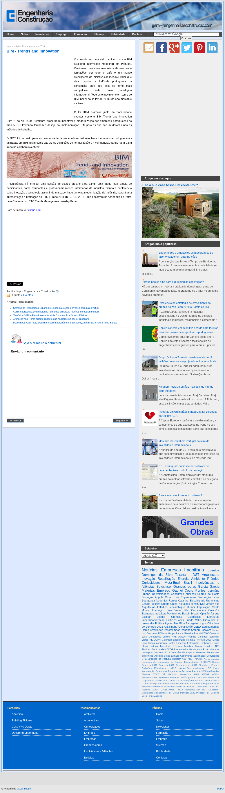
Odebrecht (214, 689)
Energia (183, 578)
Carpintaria (147, 680)
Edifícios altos (175, 620)
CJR (198, 677)
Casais (146, 603)
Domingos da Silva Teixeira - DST (170, 574)
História (154, 646)
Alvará (198, 646)
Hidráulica (209, 620)
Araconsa (175, 677)
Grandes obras (184, 586)
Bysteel (195, 613)
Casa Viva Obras (22, 726)
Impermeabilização (153, 620)
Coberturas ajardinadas (193, 655)
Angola (159, 597)
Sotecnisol (163, 586)
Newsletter (42, 34)
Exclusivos (206, 643)
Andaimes (164, 677)
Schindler (214, 636)
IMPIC (173, 668)
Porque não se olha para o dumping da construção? (173, 282)
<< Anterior (15, 420)
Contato (137, 34)
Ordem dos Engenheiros (180, 597)
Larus (215, 597)
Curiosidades (151, 582)
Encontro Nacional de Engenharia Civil (199, 683)
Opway (182, 636)
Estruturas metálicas (154, 613)
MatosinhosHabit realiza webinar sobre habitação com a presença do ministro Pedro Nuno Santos (65, 322)
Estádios (162, 607)
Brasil (188, 582)
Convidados (213, 655)
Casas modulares (157, 643)
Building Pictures (22, 720)
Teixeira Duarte (160, 603)
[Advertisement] (40, 86)
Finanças (200, 652)
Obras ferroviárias (152, 630)
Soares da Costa (208, 594)
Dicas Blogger (24, 788)
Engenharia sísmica (183, 639)
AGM (196, 674)
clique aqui (34, 210)
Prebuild (198, 633)
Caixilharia (170, 626)
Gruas (211, 686)
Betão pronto (188, 677)
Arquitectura (210, 574)
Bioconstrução (191, 662)
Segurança (148, 600)
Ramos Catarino (179, 600)
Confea (171, 643)
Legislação (203, 607)
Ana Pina (179, 623)
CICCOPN (205, 662)
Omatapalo (147, 693)
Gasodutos (201, 686)
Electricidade (197, 600)
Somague (147, 597)
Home (10, 34)
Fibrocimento (160, 668)
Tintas (150, 696)
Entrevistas (193, 643)
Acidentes (162, 600)
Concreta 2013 (162, 652)
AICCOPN (155, 639)
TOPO (220, 788)
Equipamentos (210, 626)
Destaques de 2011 (186, 665)
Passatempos (172, 630)
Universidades (160, 594)
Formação (80, 34)
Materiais (148, 590)
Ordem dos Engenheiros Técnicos (173, 671)
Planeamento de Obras (166, 693)
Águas (168, 623)
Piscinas (146, 649)
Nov (198, 689)
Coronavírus (198, 610)
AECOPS (170, 649)
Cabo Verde (207, 677)
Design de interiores (160, 683)
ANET (191, 659)
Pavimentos (174, 613)
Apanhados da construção (190, 649)
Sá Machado (169, 674)
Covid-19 (213, 610)
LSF (209, 668)
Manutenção (148, 671)
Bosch (186, 613)
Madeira (146, 689)
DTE (144, 659)
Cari (217, 677)
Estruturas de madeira (164, 686)
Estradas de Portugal (159, 659)
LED (217, 686)
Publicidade (118, 34)
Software (206, 630)
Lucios (166, 636)
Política (159, 623)
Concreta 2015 (166, 665)
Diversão (176, 652)
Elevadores (204, 665)
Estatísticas (194, 616)
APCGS (199, 659)
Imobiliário (194, 569)
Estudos (208, 646)
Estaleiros (147, 686)
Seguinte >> (122, 420)
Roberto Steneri (190, 630)
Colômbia (167, 639)
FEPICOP (181, 686)
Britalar (161, 616)
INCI (216, 646)
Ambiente (198, 578)
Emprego (61, 34)
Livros (216, 668)
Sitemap (99, 34)
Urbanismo (212, 600)
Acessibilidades (149, 677)
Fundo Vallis (193, 620)
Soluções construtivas (192, 603)
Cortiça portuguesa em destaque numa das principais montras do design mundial (56, 311)
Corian (207, 680)
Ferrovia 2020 (203, 639)
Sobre (25, 34)
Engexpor (181, 643)
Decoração (204, 597)
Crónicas (176, 616)
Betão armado (171, 655)
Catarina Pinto (161, 680)
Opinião (205, 613)
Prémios (213, 578)
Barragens (192, 623)
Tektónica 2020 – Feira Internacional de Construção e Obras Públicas (50, 315)
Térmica (177, 646)
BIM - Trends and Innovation (33, 51)
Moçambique (177, 607)
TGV (206, 633)
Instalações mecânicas (191, 668)
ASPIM (215, 674)
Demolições (155, 636)
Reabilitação (166, 578)
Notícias (150, 569)
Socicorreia (158, 649)
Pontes (200, 590)
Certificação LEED (189, 626)
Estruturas (213, 616)
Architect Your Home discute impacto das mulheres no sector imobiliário (51, 319)
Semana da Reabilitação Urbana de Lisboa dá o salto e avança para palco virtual (56, 308)
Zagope (158, 696)
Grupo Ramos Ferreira (180, 633)
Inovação (148, 578)
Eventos (28, 295)
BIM (186, 610)
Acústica (188, 646)
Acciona (158, 655)
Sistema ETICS (150, 674)
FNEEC (191, 686)
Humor (191, 607)
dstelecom (185, 674)
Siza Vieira (174, 610)
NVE (174, 636)
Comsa (215, 662)
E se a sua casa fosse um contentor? (170, 185)
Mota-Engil (172, 582)
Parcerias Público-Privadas (206, 671)
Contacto (161, 757)
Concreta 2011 (149, 665)
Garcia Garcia (208, 586)
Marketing (190, 689)
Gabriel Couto (182, 590)
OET (204, 689)
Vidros (145, 639)
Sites (144, 696)
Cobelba (173, 680)
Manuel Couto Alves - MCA (167, 689)
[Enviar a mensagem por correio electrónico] (59, 291)
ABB (184, 659)
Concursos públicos (183, 594)
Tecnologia (165, 646)
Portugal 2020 (187, 693)
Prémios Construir (197, 636)
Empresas (171, 569)
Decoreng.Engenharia (25, 732)
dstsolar (176, 659)
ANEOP (205, 674)
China (174, 603)
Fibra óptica (187, 652)
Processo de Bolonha (207, 693)
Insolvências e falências (98, 751)
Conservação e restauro (190, 680)
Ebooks (175, 683)
